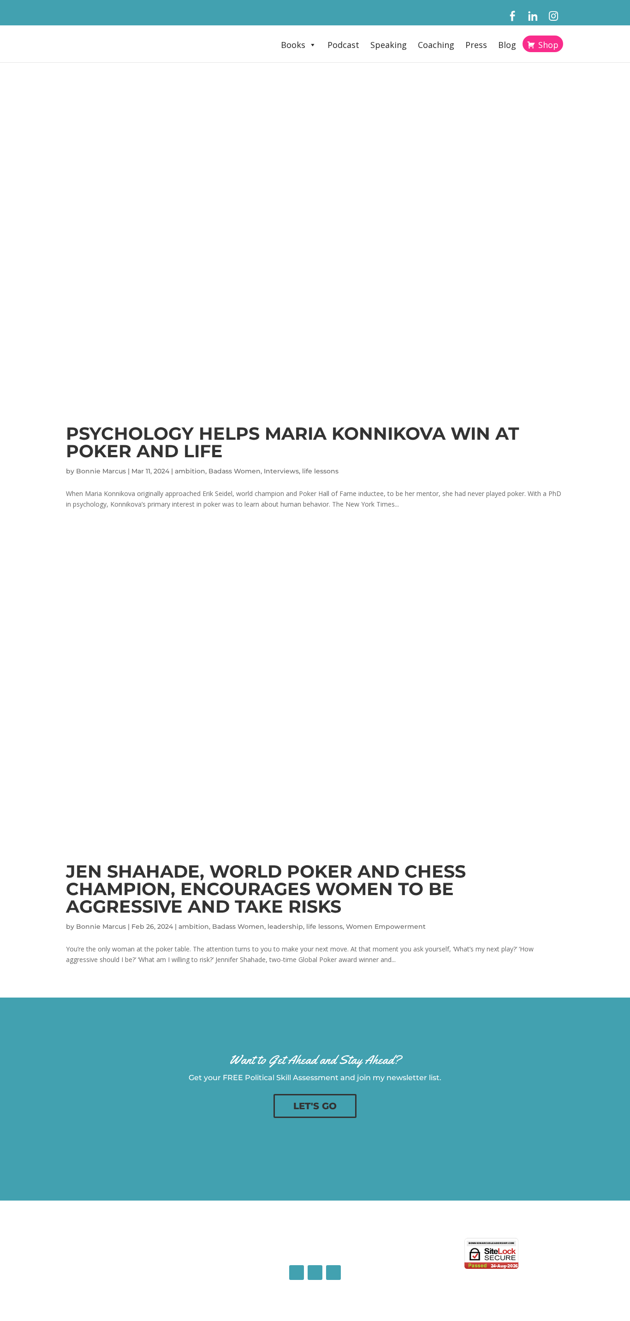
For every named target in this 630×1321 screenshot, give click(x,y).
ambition (190, 471)
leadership (285, 926)
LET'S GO (315, 1106)
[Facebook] (512, 16)
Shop (548, 44)
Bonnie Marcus (101, 471)
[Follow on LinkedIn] (315, 1272)
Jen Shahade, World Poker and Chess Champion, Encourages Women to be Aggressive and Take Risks (266, 889)
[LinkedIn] (533, 16)
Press (476, 44)
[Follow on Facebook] (296, 1272)
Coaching (436, 44)
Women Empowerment (386, 926)
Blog (507, 44)
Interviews (281, 471)
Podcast (343, 44)
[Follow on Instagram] (333, 1272)
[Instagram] (553, 16)
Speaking (388, 44)
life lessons (320, 471)
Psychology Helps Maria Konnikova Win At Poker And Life (292, 442)
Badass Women (234, 471)
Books (293, 44)
